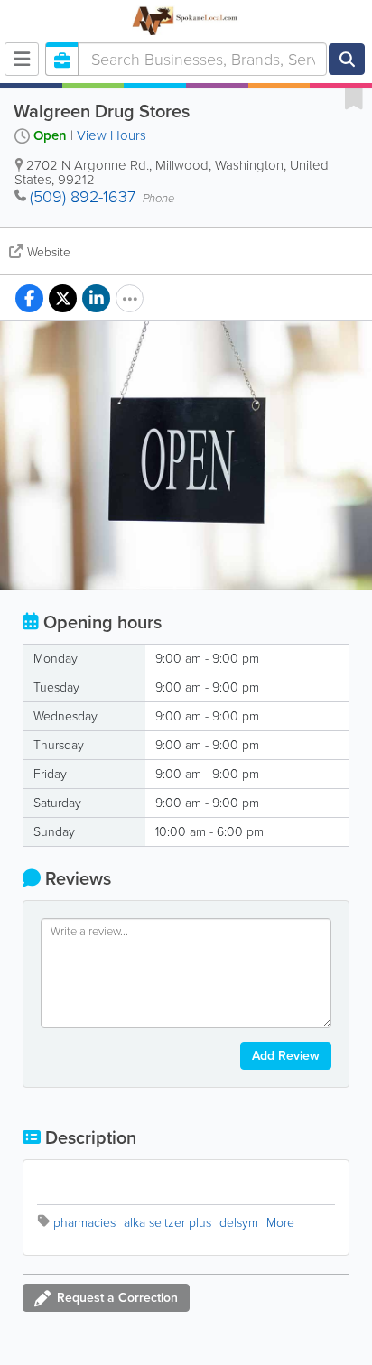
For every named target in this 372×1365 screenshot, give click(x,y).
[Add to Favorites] (354, 97)
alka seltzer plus (167, 1222)
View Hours (111, 135)
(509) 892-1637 (82, 197)
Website (48, 252)
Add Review (286, 1055)
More (280, 1222)
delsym (238, 1222)
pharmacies (84, 1222)
